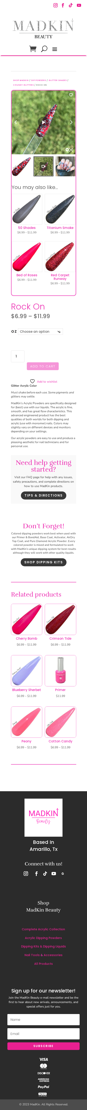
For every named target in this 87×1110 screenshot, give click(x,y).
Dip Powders (38, 80)
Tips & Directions (43, 495)
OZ (14, 331)
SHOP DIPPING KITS (43, 562)
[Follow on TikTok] (70, 5)
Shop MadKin (21, 80)
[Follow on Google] (62, 873)
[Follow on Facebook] (63, 5)
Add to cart (42, 366)
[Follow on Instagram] (56, 5)
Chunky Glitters (23, 85)
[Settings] (67, 150)
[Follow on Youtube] (79, 5)
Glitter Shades (58, 80)
